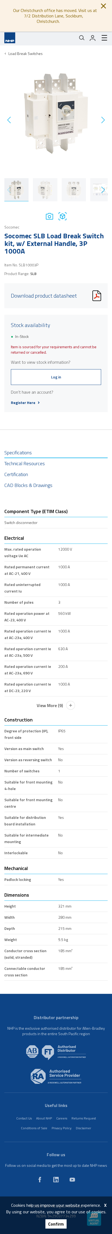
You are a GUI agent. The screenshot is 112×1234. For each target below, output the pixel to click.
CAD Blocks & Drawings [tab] (28, 485)
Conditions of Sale (34, 1128)
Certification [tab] (16, 474)
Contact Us (24, 1118)
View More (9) (50, 705)
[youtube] (72, 1179)
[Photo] (49, 216)
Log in (56, 377)
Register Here (23, 402)
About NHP (44, 1118)
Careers (61, 1118)
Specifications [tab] (18, 452)
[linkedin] (56, 1179)
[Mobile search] (82, 37)
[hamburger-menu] (102, 37)
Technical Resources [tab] (24, 463)
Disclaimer (83, 1128)
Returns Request (83, 1118)
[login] (93, 37)
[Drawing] (62, 216)
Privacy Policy (61, 1128)
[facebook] (39, 1179)
